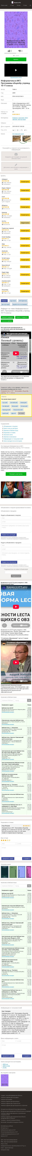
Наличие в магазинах (10, 437)
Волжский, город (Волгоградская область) (12, 1122)
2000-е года (6, 1066)
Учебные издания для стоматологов (10, 1103)
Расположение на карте (8, 712)
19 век (25, 5)
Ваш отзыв (4, 838)
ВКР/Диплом (23, 301)
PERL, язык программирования (9, 1141)
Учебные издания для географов (9, 1097)
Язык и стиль (4, 1143)
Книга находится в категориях (13, 441)
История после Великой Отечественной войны (13, 1109)
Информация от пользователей (13, 439)
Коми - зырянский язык (7, 1148)
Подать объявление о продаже (11, 542)
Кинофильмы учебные (7, 1126)
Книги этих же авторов (11, 428)
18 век (18, 5)
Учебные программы (6, 1099)
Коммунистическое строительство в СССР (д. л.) (13, 1146)
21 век (4, 1067)
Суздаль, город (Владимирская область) (11, 1095)
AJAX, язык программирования (9, 1139)
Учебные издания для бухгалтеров (10, 1101)
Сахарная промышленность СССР (10, 1134)
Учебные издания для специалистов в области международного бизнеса (13, 1117)
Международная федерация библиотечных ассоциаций (16, 1111)
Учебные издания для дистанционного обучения (14, 1105)
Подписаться (16, 576)
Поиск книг (4, 5)
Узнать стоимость (22, 317)
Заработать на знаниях (20, 304)
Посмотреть (25, 181)
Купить (16, 59)
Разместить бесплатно (9, 562)
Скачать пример (7, 321)
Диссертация (22, 119)
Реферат (15, 118)
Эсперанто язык (5, 1150)
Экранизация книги (16, 77)
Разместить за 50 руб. (8, 535)
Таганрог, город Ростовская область (10, 1120)
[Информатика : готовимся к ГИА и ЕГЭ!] (13, 872)
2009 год (5, 1064)
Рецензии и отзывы (9, 432)
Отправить (26, 858)
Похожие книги (8, 434)
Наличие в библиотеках (11, 430)
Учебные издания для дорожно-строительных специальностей (13, 1114)
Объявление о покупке (11, 426)
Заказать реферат (7, 317)
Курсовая (21, 118)
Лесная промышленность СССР (9, 1132)
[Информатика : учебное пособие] (21, 872)
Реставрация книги (18, 134)
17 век (12, 5)
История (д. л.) (4, 1128)
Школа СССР (4, 1136)
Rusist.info (17, 2)
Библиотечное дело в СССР (8, 1130)
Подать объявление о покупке (11, 515)
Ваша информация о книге (9, 1038)
